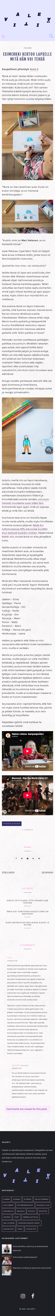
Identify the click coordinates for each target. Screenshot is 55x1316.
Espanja (16, 1199)
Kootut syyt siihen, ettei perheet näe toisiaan (27, 901)
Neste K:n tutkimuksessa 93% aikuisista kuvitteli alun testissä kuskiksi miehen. (25, 529)
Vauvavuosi (8, 1229)
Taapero (7, 1217)
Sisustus (43, 1211)
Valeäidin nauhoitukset (29, 1223)
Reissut (31, 1211)
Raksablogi (8, 1211)
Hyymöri (27, 1199)
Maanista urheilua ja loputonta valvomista (32, 1268)
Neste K (34, 69)
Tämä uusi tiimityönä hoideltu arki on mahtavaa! (28, 912)
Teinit (16, 1217)
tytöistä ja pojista (11, 824)
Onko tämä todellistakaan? (25, 1257)
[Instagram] (23, 1296)
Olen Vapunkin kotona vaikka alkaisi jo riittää (27, 923)
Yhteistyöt (31, 1229)
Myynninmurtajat (25, 1205)
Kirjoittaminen (41, 1199)
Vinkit (20, 1229)
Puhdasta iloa (43, 1205)
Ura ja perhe (9, 1223)
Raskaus (21, 1211)
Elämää (6, 1199)
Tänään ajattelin (30, 1217)
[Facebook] (32, 1296)
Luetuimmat (8, 1205)
